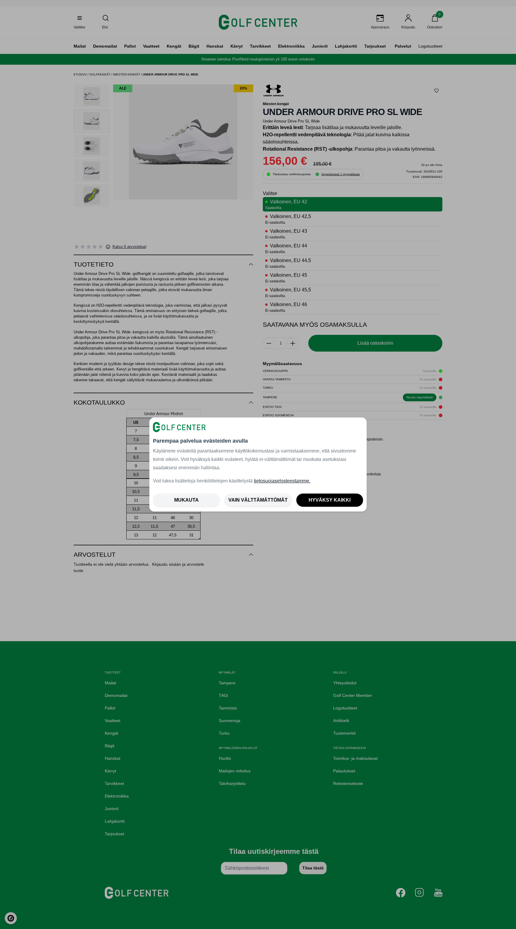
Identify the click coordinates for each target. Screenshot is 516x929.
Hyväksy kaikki (329, 500)
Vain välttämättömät (258, 500)
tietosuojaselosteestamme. (282, 480)
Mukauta (186, 500)
